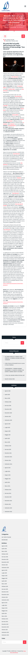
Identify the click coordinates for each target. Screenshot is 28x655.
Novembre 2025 (8, 412)
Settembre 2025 (8, 420)
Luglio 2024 (7, 471)
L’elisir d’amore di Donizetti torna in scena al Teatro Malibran (15, 364)
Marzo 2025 (7, 442)
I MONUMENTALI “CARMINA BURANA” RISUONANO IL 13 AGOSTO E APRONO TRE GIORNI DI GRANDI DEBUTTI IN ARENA (14, 370)
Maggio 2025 (7, 434)
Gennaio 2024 (8, 493)
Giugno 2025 (7, 431)
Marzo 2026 (7, 398)
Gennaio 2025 (8, 449)
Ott (23, 36)
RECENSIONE (5, 539)
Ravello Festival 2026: (10, 379)
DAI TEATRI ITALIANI (16, 24)
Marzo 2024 (7, 486)
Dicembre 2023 (8, 497)
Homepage (8, 24)
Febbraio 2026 (8, 401)
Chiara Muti (8, 41)
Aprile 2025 (7, 438)
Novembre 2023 (8, 500)
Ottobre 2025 (8, 416)
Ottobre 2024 (8, 460)
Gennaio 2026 (8, 405)
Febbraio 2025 (8, 445)
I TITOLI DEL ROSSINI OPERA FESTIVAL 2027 (15, 375)
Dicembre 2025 (8, 409)
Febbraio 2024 (8, 489)
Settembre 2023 (8, 508)
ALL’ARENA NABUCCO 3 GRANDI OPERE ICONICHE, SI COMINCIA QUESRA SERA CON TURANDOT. (14, 358)
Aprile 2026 (7, 394)
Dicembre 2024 (8, 453)
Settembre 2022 (8, 511)
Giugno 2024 (8, 475)
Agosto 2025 (7, 423)
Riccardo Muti (15, 41)
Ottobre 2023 (8, 504)
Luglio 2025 (7, 427)
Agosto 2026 (7, 391)
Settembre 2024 (8, 464)
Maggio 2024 (8, 478)
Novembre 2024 (8, 456)
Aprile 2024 (7, 482)
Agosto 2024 (7, 467)
